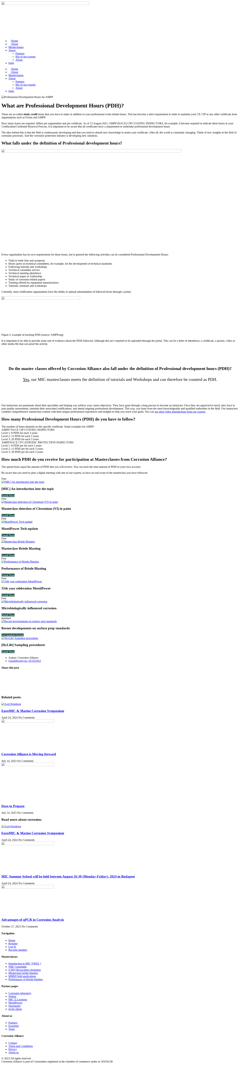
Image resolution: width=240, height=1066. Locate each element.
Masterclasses (16, 47)
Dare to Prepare (12, 806)
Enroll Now (8, 495)
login (11, 62)
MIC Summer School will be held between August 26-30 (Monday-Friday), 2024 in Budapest (68, 876)
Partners (19, 53)
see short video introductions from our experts (180, 411)
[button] (120, 674)
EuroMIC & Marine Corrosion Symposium (32, 711)
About (14, 43)
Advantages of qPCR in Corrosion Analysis (32, 919)
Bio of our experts (25, 56)
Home (14, 40)
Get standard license (12, 635)
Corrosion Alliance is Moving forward (28, 754)
